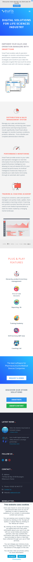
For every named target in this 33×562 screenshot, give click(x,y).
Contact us (7, 490)
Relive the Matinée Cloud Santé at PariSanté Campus (20, 429)
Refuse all (22, 556)
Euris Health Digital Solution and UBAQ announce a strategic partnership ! (19, 440)
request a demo (16, 378)
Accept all (12, 556)
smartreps (16, 400)
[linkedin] (3, 460)
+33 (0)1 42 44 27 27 (15, 486)
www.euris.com (15, 493)
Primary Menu (29, 11)
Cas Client (17, 6)
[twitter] (6, 460)
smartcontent (16, 406)
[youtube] (9, 460)
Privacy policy (16, 559)
